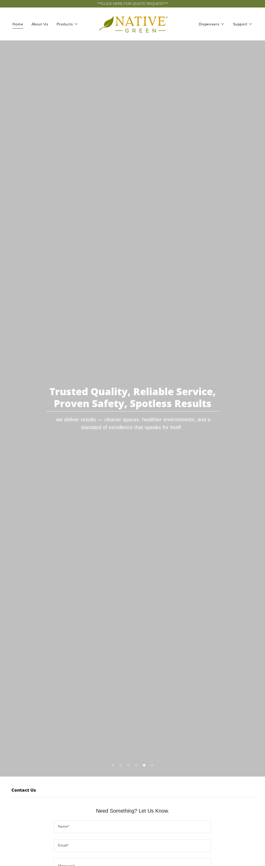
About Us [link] (40, 24)
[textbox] (132, 826)
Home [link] (17, 24)
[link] (133, 24)
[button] (67, 24)
